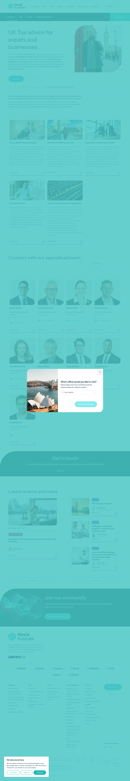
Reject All (27, 772)
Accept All (40, 772)
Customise (13, 772)
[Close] (100, 372)
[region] (26, 767)
